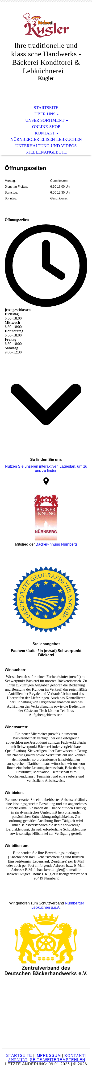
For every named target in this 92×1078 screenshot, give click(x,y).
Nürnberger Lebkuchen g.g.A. (57, 905)
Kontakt (45, 133)
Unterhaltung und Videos (46, 145)
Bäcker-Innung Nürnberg (56, 544)
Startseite (46, 107)
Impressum (48, 1056)
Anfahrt (18, 1060)
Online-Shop (46, 126)
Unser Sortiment (44, 120)
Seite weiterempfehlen (57, 1060)
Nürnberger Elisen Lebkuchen (46, 139)
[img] (46, 25)
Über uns (44, 114)
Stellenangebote (46, 152)
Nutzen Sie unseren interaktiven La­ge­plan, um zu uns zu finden (46, 468)
